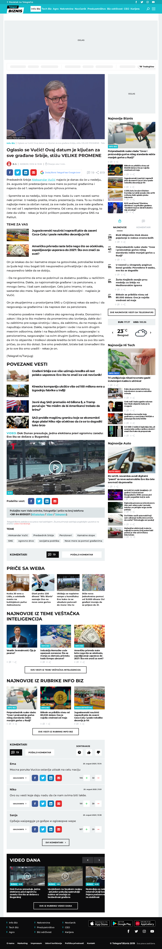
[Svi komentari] (79, 752)
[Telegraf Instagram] (148, 2)
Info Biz (11, 143)
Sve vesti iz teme (56, 670)
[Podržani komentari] (89, 752)
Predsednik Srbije (43, 535)
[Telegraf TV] (153, 2)
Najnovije (120, 118)
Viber (50, 514)
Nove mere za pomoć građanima (83, 540)
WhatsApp (37, 514)
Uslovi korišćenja (22, 523)
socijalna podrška (49, 540)
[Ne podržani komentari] (98, 752)
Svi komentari (56, 842)
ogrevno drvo (26, 540)
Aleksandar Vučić (44, 179)
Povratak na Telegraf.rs (21, 2)
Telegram (60, 514)
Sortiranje (83, 746)
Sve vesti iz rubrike (55, 731)
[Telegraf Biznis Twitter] (142, 2)
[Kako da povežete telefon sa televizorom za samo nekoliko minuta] (115, 393)
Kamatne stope (86, 535)
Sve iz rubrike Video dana (55, 906)
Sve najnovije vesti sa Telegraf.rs (131, 312)
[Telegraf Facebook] (136, 2)
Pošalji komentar (81, 554)
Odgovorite (19, 777)
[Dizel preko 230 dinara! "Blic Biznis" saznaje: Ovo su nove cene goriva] (43, 582)
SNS (10, 540)
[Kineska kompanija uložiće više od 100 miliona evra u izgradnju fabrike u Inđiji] (18, 391)
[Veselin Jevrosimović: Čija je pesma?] (22, 636)
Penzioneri (65, 535)
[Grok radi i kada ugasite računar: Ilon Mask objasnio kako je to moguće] (115, 406)
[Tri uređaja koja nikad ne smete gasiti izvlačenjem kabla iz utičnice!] (131, 361)
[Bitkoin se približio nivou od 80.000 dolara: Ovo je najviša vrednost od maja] (55, 698)
